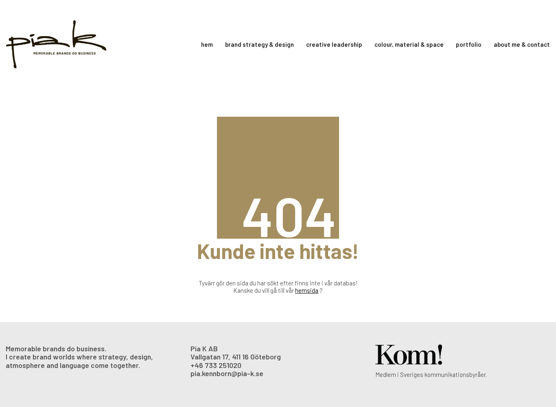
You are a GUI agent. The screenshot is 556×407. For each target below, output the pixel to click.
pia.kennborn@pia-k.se (226, 373)
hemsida (306, 290)
